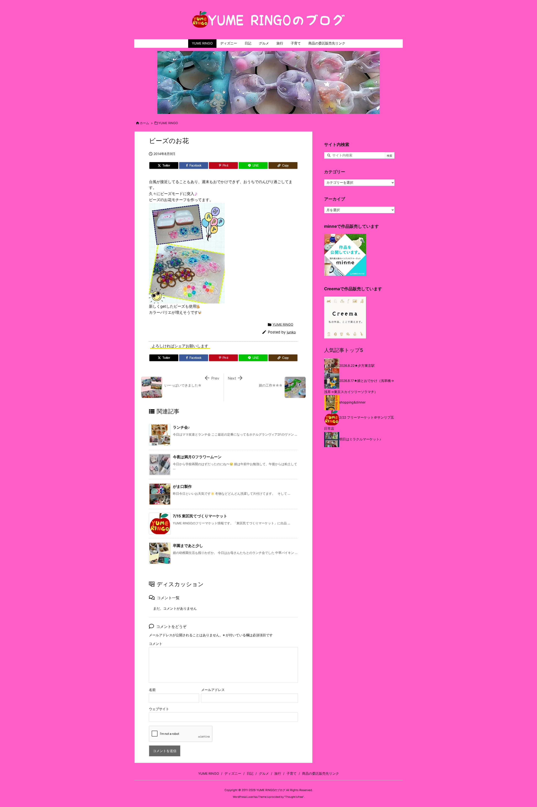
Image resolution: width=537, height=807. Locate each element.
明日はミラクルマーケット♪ (360, 439)
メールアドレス (213, 690)
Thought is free (294, 796)
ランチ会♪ (181, 427)
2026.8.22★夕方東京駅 (357, 366)
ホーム (144, 123)
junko (291, 332)
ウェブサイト (159, 709)
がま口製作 (182, 486)
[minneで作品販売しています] (345, 255)
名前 (152, 690)
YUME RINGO (168, 123)
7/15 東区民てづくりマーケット (200, 516)
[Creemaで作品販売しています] (345, 317)
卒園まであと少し (188, 545)
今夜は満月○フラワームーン (197, 457)
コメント (155, 644)
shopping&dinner (352, 402)
